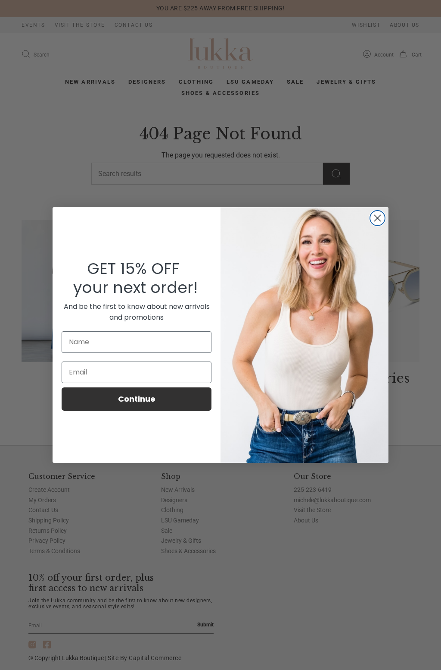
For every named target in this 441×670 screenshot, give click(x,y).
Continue (136, 398)
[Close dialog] (377, 218)
